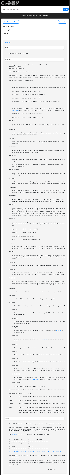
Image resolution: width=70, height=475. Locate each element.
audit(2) (38, 451)
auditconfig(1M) (34, 379)
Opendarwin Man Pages (11, 22)
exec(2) (58, 330)
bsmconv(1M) (15, 110)
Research (62, 22)
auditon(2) (8, 42)
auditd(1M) (23, 451)
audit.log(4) (60, 451)
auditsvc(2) (45, 451)
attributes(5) (16, 434)
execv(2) (44, 339)
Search (66, 9)
